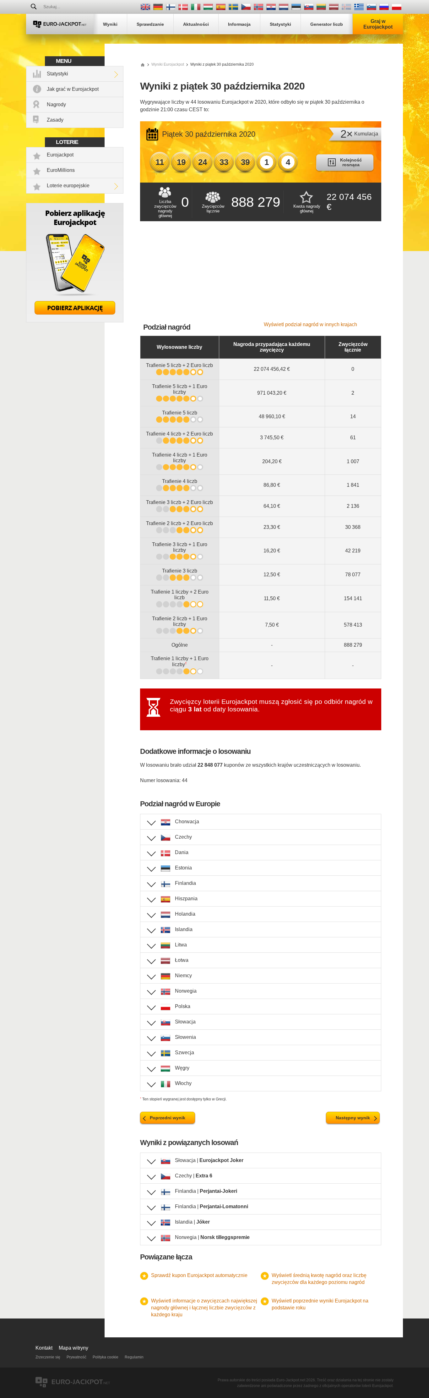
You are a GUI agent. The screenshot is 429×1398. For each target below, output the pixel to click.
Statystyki (57, 73)
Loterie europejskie (68, 185)
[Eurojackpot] (60, 24)
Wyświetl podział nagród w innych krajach (310, 324)
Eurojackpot (60, 154)
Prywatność (76, 1357)
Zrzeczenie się (47, 1357)
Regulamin (134, 1357)
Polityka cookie (105, 1357)
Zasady (55, 120)
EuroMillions (61, 170)
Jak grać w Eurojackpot (73, 89)
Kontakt (43, 1348)
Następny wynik (353, 1117)
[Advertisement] (260, 275)
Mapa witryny (73, 1348)
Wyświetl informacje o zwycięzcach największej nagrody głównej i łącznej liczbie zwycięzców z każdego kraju (204, 1307)
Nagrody (56, 104)
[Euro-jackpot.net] (142, 64)
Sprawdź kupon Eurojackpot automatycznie (199, 1275)
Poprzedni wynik (167, 1117)
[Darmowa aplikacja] (74, 320)
